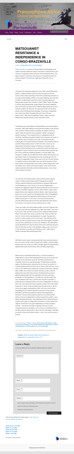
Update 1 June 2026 (11, 433)
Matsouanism (49, 324)
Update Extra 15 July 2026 (13, 426)
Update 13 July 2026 (11, 428)
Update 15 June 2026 (11, 431)
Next (66, 39)
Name (19, 380)
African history (40, 323)
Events (21, 32)
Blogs (28, 323)
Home (6, 32)
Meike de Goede (20, 69)
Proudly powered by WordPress (37, 448)
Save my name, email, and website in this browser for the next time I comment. (37, 403)
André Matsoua (49, 323)
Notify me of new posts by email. (25, 409)
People (16, 32)
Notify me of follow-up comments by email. (27, 406)
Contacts (39, 32)
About (11, 32)
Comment (20, 355)
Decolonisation (25, 324)
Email (19, 389)
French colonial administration (37, 324)
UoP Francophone (37, 65)
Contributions (28, 32)
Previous (9, 39)
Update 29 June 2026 (11, 429)
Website (19, 398)
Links (34, 32)
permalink (45, 326)
